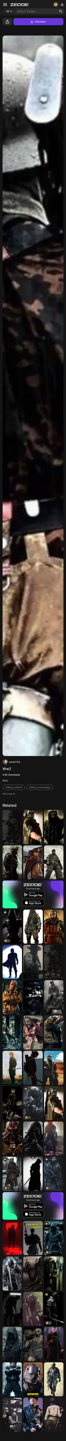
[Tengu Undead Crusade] (12, 997)
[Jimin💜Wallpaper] (12, 1068)
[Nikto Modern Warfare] (33, 1379)
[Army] (12, 827)
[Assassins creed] (33, 1174)
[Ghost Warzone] (53, 1103)
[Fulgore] (12, 1139)
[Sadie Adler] (53, 1415)
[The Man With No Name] (33, 862)
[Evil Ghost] (33, 1139)
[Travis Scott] (53, 1068)
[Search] (60, 11)
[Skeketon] (53, 827)
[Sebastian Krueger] (33, 927)
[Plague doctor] (33, 1273)
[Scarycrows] (33, 1344)
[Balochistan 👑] (12, 1344)
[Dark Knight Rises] (12, 1273)
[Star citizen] (53, 1139)
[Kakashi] (53, 1273)
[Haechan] (33, 1415)
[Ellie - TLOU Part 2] (33, 1068)
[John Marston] (33, 962)
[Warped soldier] (12, 862)
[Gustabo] (12, 1415)
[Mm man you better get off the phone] (53, 1033)
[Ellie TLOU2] (12, 1033)
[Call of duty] (33, 827)
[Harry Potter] (12, 1103)
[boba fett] (33, 1033)
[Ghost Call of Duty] (53, 927)
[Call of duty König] (12, 1309)
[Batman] (53, 997)
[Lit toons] (12, 1379)
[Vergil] (53, 1344)
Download (40, 21)
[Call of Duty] (33, 1238)
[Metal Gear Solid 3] (53, 862)
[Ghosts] (53, 962)
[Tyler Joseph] (33, 1309)
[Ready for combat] (53, 1379)
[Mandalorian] (12, 962)
